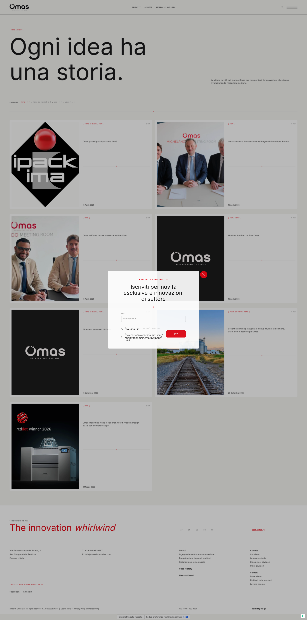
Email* (123, 313)
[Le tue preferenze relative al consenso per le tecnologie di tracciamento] (303, 616)
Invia (176, 334)
